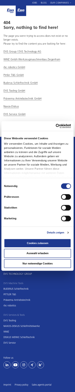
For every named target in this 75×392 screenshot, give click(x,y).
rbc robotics (9, 305)
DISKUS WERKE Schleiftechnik (19, 337)
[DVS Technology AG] (21, 11)
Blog (44, 2)
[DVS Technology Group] (10, 11)
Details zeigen (55, 232)
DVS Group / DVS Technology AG (22, 51)
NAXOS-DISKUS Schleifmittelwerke (21, 326)
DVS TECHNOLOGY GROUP (17, 273)
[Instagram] (23, 364)
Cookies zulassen (37, 243)
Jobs (34, 2)
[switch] (66, 197)
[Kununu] (40, 364)
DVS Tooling (9, 320)
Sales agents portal (41, 384)
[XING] (32, 364)
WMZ (6, 331)
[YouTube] (15, 364)
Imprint (7, 384)
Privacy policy (21, 384)
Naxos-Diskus (11, 106)
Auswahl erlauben (37, 253)
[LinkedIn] (6, 364)
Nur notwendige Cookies (37, 263)
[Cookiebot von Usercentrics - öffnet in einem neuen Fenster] (55, 126)
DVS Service (9, 342)
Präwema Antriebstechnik (16, 299)
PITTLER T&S (9, 294)
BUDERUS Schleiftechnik (16, 288)
